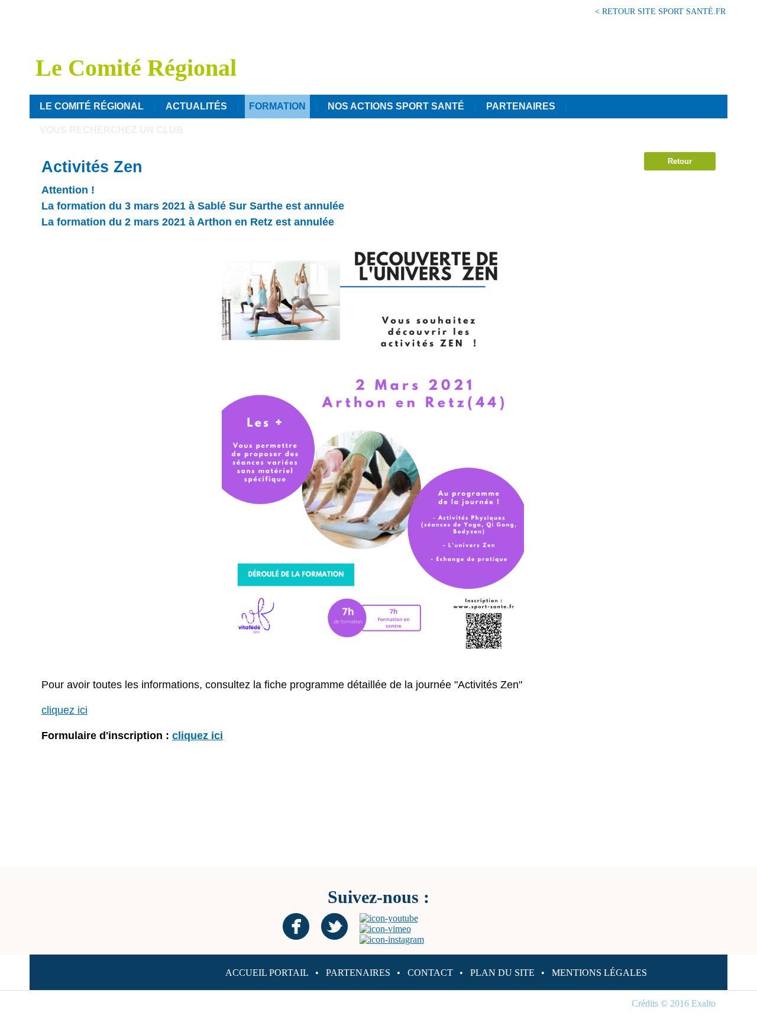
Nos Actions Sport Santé (396, 106)
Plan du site (502, 973)
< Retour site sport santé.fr (660, 11)
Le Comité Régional (92, 106)
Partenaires (520, 106)
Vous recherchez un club (111, 130)
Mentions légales (599, 973)
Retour (680, 161)
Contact (430, 973)
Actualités (196, 106)
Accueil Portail (267, 973)
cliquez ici (64, 710)
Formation (277, 106)
